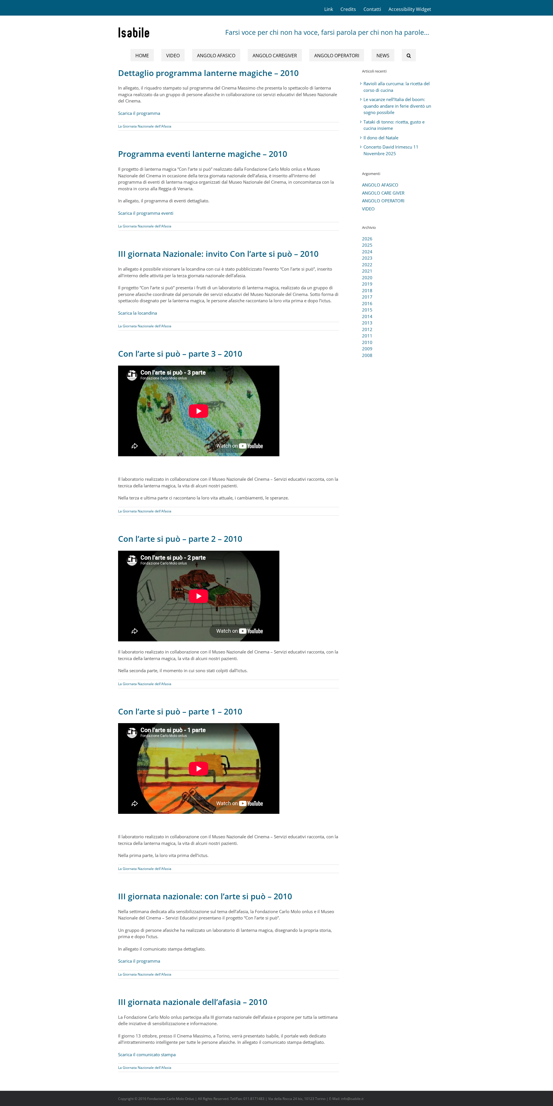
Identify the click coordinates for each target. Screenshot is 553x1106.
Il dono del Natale (380, 137)
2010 (367, 342)
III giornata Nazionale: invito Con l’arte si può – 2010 (218, 253)
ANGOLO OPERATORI (383, 201)
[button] (409, 55)
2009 (367, 348)
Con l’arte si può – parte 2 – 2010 (180, 538)
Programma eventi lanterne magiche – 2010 (202, 153)
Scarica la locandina (137, 313)
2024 (367, 251)
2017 (367, 297)
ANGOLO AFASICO (380, 185)
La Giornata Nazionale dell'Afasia (144, 126)
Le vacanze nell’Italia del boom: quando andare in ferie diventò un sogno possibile (397, 105)
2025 (367, 245)
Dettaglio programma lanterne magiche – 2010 (208, 72)
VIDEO (368, 209)
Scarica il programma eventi (145, 213)
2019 (367, 284)
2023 (367, 258)
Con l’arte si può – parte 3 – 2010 (180, 353)
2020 (367, 277)
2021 (367, 271)
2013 (367, 323)
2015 (367, 310)
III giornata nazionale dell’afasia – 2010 (192, 1001)
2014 (367, 316)
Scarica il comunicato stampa (147, 1054)
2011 (367, 336)
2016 (367, 303)
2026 (367, 239)
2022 (367, 264)
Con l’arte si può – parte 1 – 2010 (180, 711)
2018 (367, 290)
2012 (367, 329)
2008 (367, 355)
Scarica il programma (139, 113)
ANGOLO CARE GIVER (383, 193)
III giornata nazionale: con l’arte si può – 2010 (205, 896)
